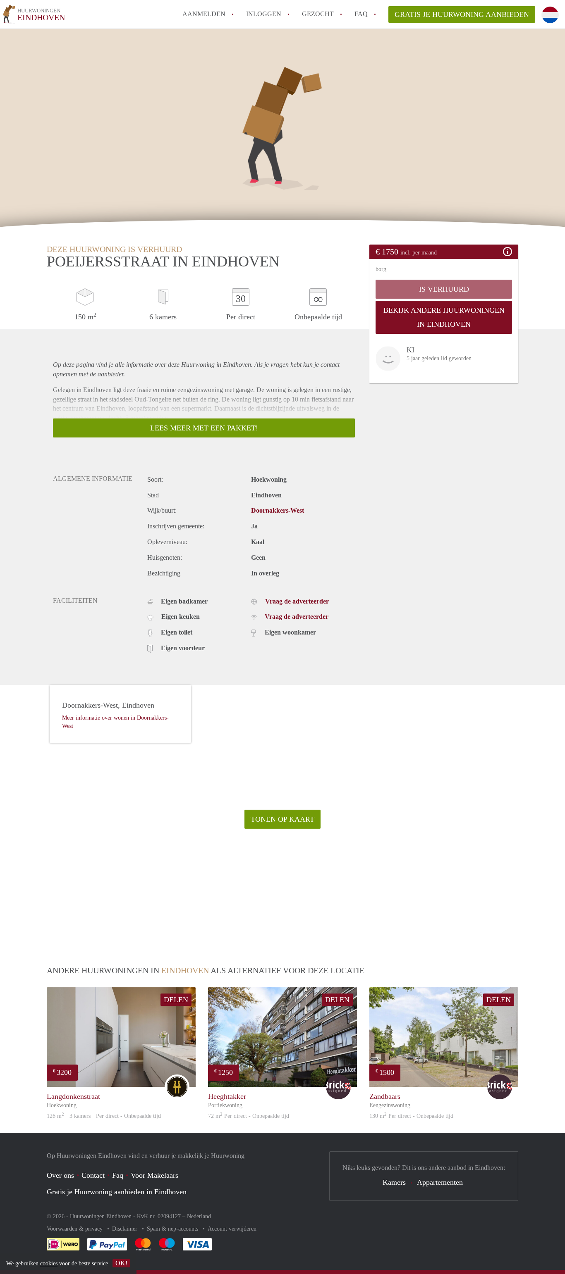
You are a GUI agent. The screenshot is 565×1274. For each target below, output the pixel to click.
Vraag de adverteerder (297, 601)
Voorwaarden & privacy (75, 1229)
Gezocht (318, 13)
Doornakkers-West (277, 510)
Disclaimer (125, 1229)
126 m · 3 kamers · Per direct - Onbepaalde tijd (104, 1116)
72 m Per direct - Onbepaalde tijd (248, 1116)
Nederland (199, 1216)
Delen (176, 1000)
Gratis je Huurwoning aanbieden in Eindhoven (117, 1192)
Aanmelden (203, 13)
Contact (93, 1175)
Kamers (394, 1182)
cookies (48, 1263)
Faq (117, 1175)
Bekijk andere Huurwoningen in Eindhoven (444, 317)
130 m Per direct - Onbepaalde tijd (411, 1116)
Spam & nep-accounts (173, 1229)
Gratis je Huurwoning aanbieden (462, 14)
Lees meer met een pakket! (204, 428)
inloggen (263, 13)
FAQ (361, 13)
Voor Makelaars (154, 1175)
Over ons (60, 1175)
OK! (121, 1263)
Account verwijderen (232, 1229)
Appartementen (440, 1182)
